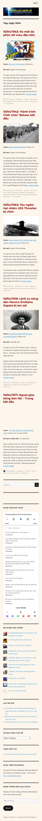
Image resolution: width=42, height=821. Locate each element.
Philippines (33, 194)
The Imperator (10, 471)
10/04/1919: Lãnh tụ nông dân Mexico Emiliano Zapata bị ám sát (20, 302)
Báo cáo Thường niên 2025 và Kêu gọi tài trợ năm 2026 (20, 754)
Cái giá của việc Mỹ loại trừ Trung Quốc (16, 555)
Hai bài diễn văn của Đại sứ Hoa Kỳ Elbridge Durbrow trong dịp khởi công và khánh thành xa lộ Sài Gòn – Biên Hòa (21, 711)
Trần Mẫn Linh (25, 384)
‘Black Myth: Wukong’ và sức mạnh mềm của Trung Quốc (21, 722)
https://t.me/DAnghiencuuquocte (12, 776)
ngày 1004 (6, 194)
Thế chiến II (7, 196)
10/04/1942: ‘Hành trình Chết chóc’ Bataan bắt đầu (19, 115)
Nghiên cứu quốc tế (9, 817)
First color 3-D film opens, (17, 64)
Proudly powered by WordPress (26, 817)
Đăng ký (8, 808)
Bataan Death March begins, (17, 147)
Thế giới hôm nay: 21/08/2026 (16, 678)
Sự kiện (26, 99)
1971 (33, 471)
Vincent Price (33, 101)
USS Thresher (30, 288)
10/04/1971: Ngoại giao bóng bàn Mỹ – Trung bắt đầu (18, 398)
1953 (31, 99)
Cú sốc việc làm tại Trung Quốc (14, 578)
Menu (35, 3)
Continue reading (31, 94)
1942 (31, 190)
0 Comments (9, 103)
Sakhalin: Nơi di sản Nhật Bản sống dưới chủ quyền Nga (21, 584)
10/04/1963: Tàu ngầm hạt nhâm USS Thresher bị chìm (20, 208)
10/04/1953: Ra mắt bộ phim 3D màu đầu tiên (19, 33)
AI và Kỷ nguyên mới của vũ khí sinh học (17, 532)
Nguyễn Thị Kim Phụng (14, 101)
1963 (31, 286)
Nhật (27, 194)
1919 (28, 382)
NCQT (8, 382)
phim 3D (25, 101)
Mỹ (34, 192)
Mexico (10, 384)
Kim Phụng (9, 99)
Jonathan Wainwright (26, 192)
